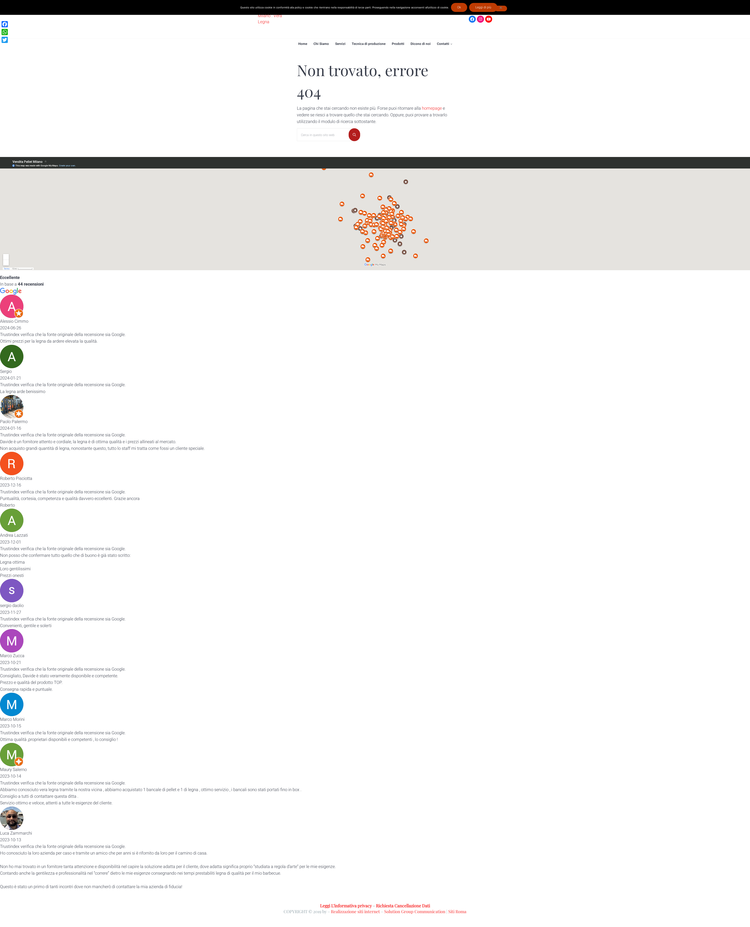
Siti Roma (457, 911)
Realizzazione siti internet (355, 911)
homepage (432, 108)
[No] (501, 8)
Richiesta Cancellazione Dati (403, 905)
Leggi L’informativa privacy (346, 905)
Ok (459, 7)
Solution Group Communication (414, 911)
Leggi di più (483, 7)
